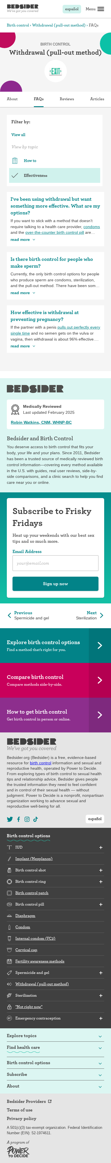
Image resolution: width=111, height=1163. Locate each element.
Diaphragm (25, 915)
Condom (22, 927)
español (72, 9)
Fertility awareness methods (39, 961)
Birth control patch (31, 892)
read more (20, 239)
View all (18, 134)
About (12, 99)
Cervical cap (26, 949)
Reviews (67, 99)
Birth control (18, 25)
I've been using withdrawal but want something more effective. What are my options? (55, 206)
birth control (40, 763)
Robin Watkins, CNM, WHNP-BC (41, 422)
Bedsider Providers (26, 1101)
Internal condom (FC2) (35, 938)
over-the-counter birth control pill (54, 232)
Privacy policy (21, 1118)
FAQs (39, 99)
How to (30, 160)
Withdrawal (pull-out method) (59, 25)
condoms (91, 226)
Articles (97, 99)
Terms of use (19, 1110)
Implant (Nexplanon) (34, 858)
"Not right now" (28, 1006)
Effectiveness (35, 175)
